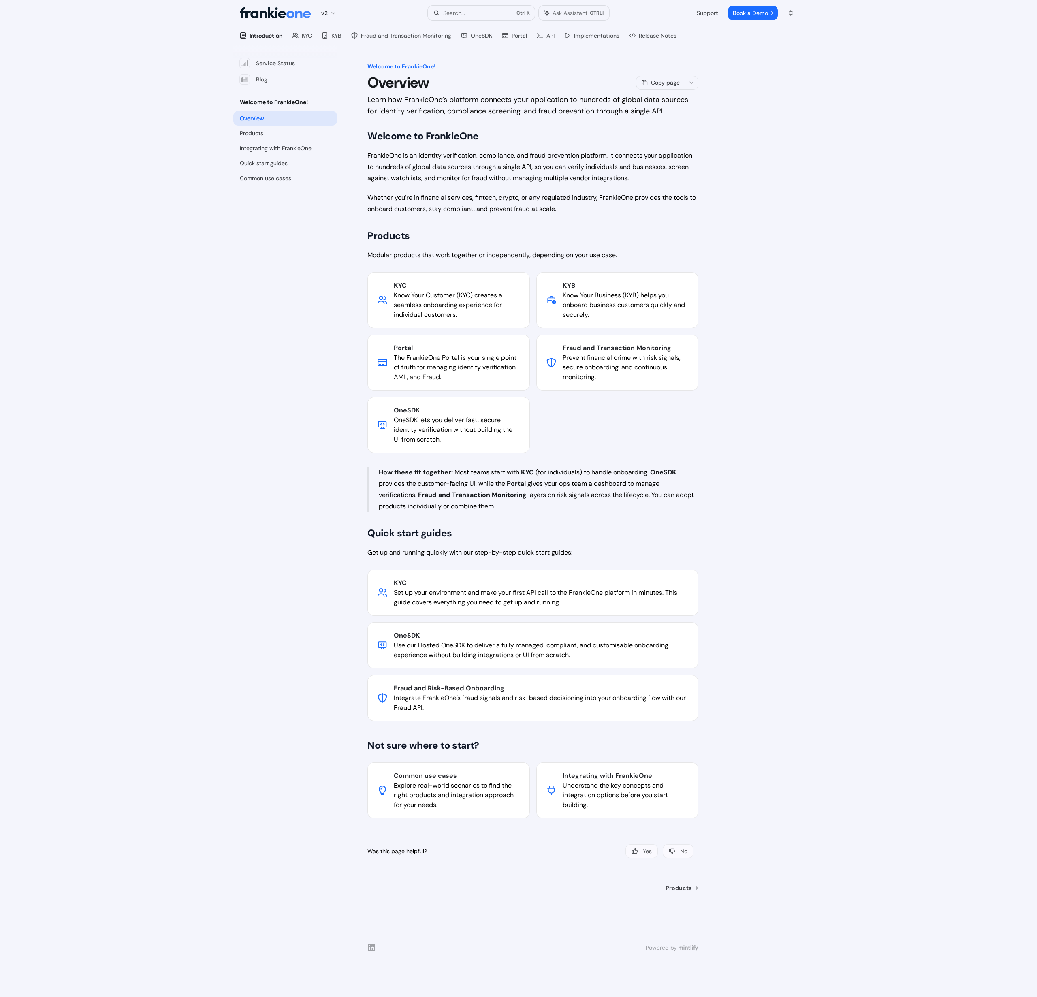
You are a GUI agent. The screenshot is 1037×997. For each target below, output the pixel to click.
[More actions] (691, 83)
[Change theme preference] (790, 12)
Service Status (275, 63)
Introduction (266, 35)
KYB (336, 35)
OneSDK (481, 35)
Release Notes (657, 35)
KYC (307, 35)
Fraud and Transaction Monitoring (406, 35)
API (550, 35)
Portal (519, 35)
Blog (261, 79)
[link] (448, 300)
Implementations (596, 35)
